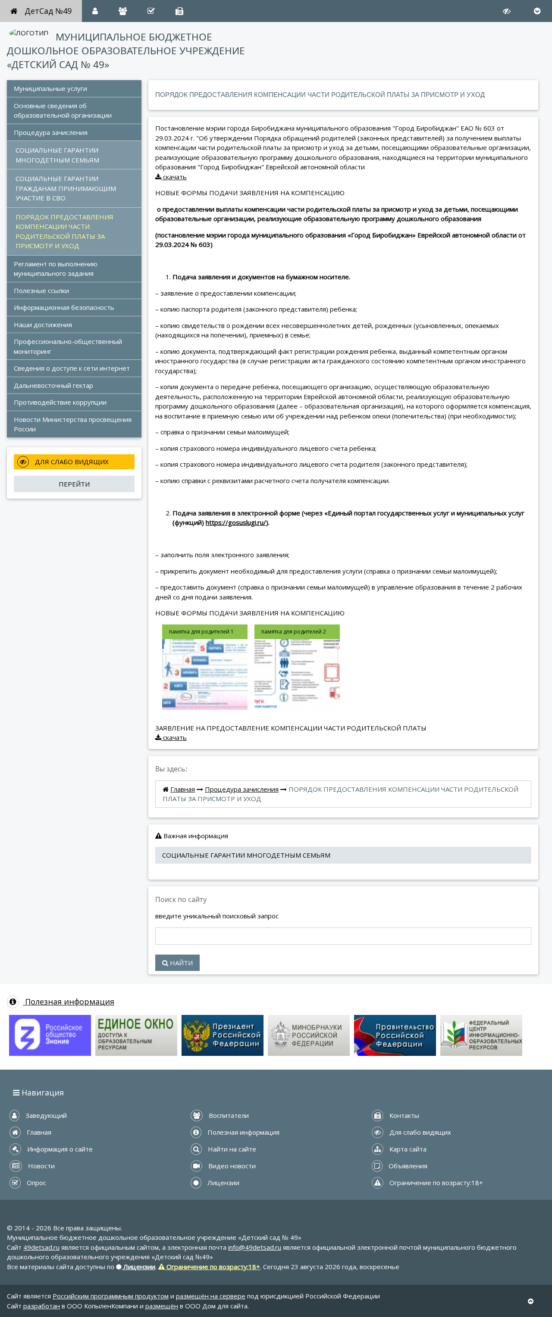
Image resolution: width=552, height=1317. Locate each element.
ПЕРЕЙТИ (74, 484)
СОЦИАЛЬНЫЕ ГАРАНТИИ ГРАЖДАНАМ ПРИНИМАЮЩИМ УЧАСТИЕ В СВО (67, 188)
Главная (182, 789)
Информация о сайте (59, 1149)
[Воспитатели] (122, 11)
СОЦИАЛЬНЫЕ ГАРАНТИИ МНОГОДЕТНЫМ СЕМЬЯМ (58, 155)
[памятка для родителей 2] (297, 666)
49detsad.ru (41, 1247)
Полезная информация (68, 1001)
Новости (40, 1165)
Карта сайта (407, 1149)
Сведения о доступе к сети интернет (73, 368)
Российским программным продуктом (111, 1296)
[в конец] (537, 11)
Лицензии (222, 1182)
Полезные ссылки (41, 290)
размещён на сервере (210, 1296)
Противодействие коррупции (60, 402)
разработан (41, 1305)
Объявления (407, 1165)
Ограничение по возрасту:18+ (435, 1182)
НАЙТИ (180, 962)
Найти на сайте (231, 1149)
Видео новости (231, 1165)
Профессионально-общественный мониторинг (69, 346)
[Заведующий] (95, 11)
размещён (161, 1305)
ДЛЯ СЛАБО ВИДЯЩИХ (71, 461)
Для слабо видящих (419, 1132)
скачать (174, 176)
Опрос (35, 1182)
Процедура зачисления (51, 132)
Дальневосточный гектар (54, 385)
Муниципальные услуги (50, 88)
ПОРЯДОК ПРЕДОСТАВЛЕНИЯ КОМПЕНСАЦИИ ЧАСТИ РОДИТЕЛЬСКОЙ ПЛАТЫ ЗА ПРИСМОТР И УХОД (65, 231)
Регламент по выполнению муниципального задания (56, 268)
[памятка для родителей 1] (205, 666)
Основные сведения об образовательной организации (63, 110)
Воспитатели (228, 1115)
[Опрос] (151, 11)
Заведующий (45, 1115)
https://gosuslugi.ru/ (236, 522)
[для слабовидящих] (506, 11)
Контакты (403, 1115)
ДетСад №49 (48, 11)
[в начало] (530, 1301)
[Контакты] (179, 11)
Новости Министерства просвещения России (73, 424)
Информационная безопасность (64, 307)
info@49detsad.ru (254, 1247)
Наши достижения (44, 324)
